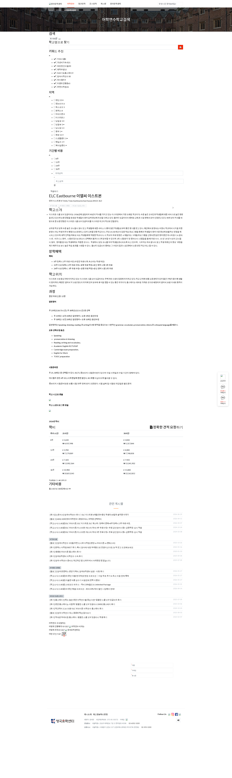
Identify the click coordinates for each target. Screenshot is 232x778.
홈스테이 (53, 489)
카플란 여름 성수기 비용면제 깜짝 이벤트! (82, 580)
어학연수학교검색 (70, 10)
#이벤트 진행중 (65, 206)
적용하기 (54, 191)
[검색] (181, 4)
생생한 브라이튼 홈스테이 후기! (68, 552)
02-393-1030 (146, 727)
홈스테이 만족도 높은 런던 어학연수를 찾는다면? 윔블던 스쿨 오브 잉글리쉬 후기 (88, 600)
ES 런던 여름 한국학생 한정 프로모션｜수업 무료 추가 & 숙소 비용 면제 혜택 (97, 576)
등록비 (64, 489)
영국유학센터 (115, 4)
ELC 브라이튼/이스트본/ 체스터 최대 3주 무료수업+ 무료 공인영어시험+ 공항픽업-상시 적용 (103, 528)
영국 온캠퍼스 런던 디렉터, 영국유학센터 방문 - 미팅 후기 (80, 571)
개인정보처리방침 (100, 714)
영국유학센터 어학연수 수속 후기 (69, 556)
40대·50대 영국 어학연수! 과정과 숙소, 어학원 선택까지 (79, 519)
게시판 (103, 4)
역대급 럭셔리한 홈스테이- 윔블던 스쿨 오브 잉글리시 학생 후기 (81, 617)
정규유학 (82, 4)
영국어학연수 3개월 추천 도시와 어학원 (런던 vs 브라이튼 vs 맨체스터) (86, 543)
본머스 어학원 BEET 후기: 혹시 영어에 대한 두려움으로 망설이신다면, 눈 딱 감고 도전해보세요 (94, 547)
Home (51, 10)
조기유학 (93, 4)
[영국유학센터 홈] (55, 3)
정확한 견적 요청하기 (167, 427)
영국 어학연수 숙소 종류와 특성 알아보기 (74, 613)
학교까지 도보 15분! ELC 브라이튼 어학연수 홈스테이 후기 (79, 608)
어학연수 (70, 4)
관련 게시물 (116, 503)
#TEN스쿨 (53, 206)
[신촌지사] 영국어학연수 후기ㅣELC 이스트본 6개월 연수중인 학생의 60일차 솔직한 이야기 (92, 514)
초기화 (52, 39)
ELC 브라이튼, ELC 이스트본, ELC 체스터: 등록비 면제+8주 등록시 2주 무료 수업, (97, 523)
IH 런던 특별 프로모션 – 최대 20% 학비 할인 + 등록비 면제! (90, 589)
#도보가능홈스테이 (78, 206)
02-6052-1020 (134, 723)
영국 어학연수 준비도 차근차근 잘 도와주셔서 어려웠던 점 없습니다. (83, 560)
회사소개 (88, 714)
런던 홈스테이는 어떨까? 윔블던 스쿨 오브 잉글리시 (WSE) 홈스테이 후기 (85, 604)
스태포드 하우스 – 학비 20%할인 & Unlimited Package (88, 584)
